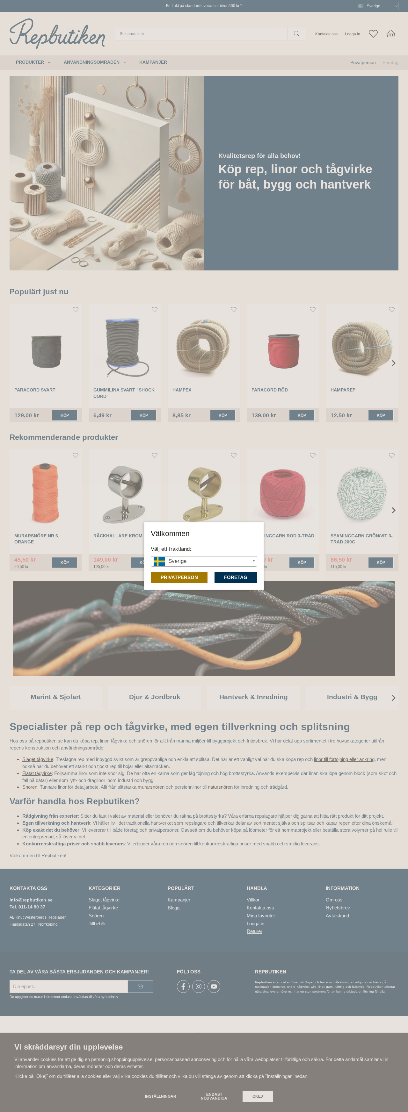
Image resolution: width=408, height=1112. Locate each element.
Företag (235, 577)
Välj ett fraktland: (171, 549)
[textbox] (204, 561)
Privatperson (179, 577)
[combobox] (204, 561)
